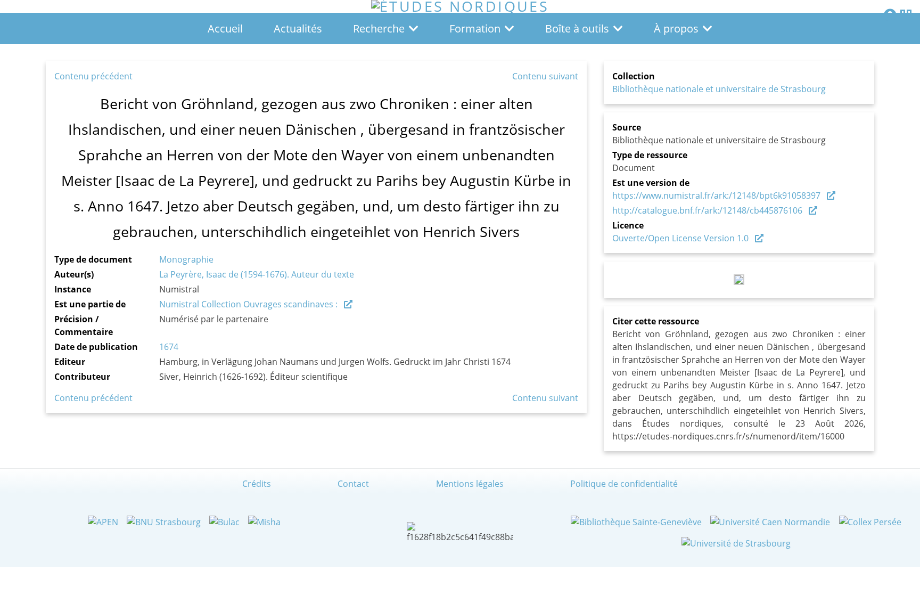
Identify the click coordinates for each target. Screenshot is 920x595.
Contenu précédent (93, 76)
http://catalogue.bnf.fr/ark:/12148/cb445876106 (707, 210)
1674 (168, 347)
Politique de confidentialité (624, 484)
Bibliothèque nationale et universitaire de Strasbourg (719, 89)
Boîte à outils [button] (577, 28)
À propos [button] (676, 28)
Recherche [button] (379, 28)
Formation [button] (474, 28)
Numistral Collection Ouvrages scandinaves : (248, 304)
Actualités (298, 28)
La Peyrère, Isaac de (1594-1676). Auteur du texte (256, 274)
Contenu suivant (545, 76)
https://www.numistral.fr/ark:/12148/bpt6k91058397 (716, 195)
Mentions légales (470, 484)
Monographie (186, 259)
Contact (353, 484)
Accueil (225, 28)
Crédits (256, 484)
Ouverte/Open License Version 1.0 (680, 238)
